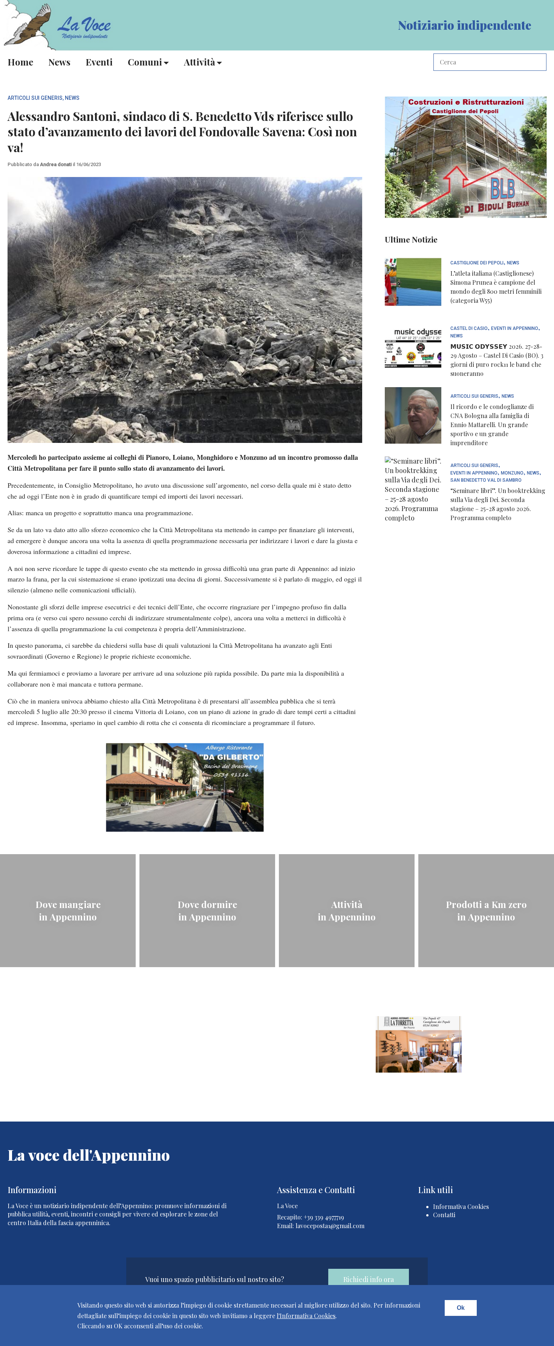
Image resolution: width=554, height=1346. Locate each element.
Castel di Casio (469, 328)
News (59, 62)
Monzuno (512, 473)
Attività (199, 62)
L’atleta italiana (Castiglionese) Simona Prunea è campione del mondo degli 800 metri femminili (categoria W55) (496, 286)
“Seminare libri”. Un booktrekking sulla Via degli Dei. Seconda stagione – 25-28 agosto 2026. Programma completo (497, 504)
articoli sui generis (35, 98)
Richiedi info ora (368, 1279)
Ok (461, 1308)
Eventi (99, 62)
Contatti (444, 1215)
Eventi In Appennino (514, 328)
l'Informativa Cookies (306, 1316)
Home (20, 62)
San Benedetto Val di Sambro (486, 480)
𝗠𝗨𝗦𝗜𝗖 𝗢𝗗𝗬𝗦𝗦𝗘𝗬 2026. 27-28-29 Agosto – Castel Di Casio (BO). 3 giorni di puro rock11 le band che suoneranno (496, 359)
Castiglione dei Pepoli (476, 263)
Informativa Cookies (461, 1206)
